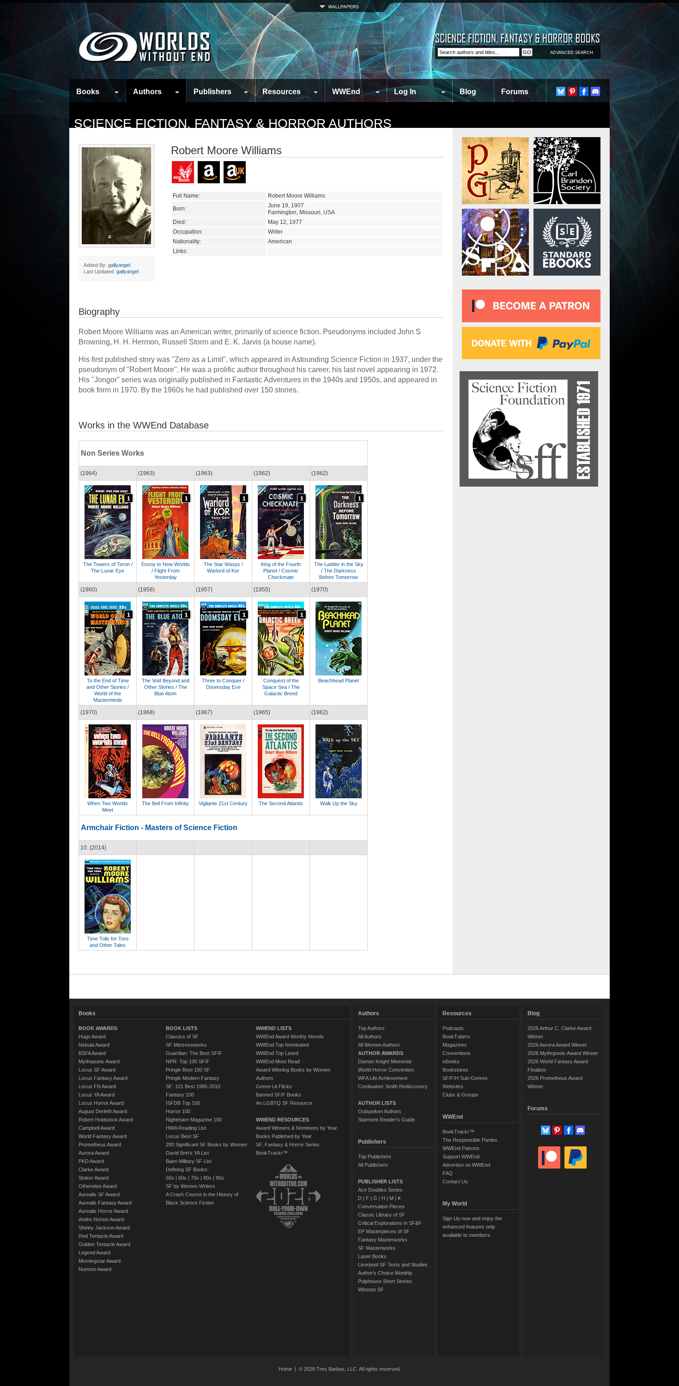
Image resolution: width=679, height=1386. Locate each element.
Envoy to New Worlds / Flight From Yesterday (165, 570)
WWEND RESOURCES (282, 1119)
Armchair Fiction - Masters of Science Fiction (159, 828)
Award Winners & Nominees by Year (296, 1128)
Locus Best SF (182, 1136)
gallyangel (119, 265)
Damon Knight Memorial (384, 1061)
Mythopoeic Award (99, 1061)
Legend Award (94, 1252)
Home (285, 1369)
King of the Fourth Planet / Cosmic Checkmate (281, 570)
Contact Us (455, 1181)
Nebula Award (94, 1045)
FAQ (448, 1173)
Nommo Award (95, 1269)
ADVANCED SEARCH (571, 52)
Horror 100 (178, 1111)
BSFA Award (92, 1053)
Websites (453, 1086)
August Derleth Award (103, 1111)
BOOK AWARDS (98, 1028)
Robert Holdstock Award (106, 1119)
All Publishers (373, 1165)
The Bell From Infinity (165, 803)
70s (195, 1178)
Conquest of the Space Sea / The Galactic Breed (281, 687)
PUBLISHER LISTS (380, 1181)
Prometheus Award (100, 1144)
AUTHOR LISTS (377, 1103)
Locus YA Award (97, 1094)
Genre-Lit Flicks (274, 1086)
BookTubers (456, 1036)
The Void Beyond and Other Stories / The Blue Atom (165, 687)
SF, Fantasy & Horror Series (288, 1144)
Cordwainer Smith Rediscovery (393, 1086)
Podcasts (453, 1028)
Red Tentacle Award (101, 1236)
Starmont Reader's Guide (386, 1119)
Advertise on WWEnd (466, 1165)
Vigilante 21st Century (223, 803)
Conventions (457, 1053)
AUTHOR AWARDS (380, 1053)
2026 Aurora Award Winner (557, 1045)
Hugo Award (92, 1036)
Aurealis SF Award (99, 1194)
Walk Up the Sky (339, 803)
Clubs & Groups (461, 1094)
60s (182, 1178)
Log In (405, 92)
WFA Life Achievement (382, 1078)
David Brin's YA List (187, 1153)
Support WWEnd (461, 1156)
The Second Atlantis (281, 803)
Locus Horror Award (101, 1103)
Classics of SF (182, 1036)
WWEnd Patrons (461, 1148)
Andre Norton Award (101, 1219)
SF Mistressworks (186, 1045)
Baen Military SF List (189, 1161)
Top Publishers (374, 1156)
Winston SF (371, 1289)
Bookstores (455, 1070)
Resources (281, 92)
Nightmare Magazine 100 (194, 1119)
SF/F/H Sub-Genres (465, 1078)
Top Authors (371, 1028)
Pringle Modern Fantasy (192, 1078)
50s (170, 1178)
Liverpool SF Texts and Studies (393, 1264)
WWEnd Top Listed (277, 1053)
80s (207, 1178)
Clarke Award (94, 1169)
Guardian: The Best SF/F (194, 1053)
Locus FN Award (97, 1086)
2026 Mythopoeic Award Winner (562, 1053)
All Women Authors (379, 1045)
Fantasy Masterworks (382, 1239)
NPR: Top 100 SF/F (188, 1061)
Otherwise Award (98, 1186)
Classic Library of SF (381, 1214)
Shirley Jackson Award (104, 1227)
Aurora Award (94, 1153)
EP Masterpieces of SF (384, 1231)
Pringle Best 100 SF (188, 1070)
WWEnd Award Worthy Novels (290, 1036)
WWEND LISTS (273, 1028)
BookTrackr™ (272, 1153)
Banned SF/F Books (278, 1094)
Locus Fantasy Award (103, 1078)
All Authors (370, 1036)
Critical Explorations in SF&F (390, 1223)
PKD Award (91, 1161)
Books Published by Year (284, 1136)
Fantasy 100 (180, 1094)
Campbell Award (97, 1128)
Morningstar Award (100, 1261)
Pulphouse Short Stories (385, 1281)
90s (220, 1178)
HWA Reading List (186, 1128)
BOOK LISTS (181, 1028)
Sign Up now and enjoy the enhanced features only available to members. (472, 1227)
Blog (468, 92)
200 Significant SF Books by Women (206, 1144)
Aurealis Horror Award (103, 1211)
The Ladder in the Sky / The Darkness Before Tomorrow (339, 570)
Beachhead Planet (338, 680)
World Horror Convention (386, 1070)
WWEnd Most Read (278, 1061)
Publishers (212, 92)
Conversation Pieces (381, 1206)
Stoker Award (94, 1178)
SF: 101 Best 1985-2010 (193, 1086)
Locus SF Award (97, 1070)
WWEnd (346, 92)
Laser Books (372, 1256)
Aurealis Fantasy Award (105, 1202)
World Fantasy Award (103, 1136)
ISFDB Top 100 (183, 1103)
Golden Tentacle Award (104, 1244)
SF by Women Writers (190, 1186)
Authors (147, 92)
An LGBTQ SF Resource (284, 1103)
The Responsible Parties (470, 1140)
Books (87, 92)
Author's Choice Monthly (385, 1273)
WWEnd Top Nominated (282, 1045)
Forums (514, 92)
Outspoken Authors (379, 1111)
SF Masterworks (376, 1248)
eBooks (451, 1061)
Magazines (455, 1045)
